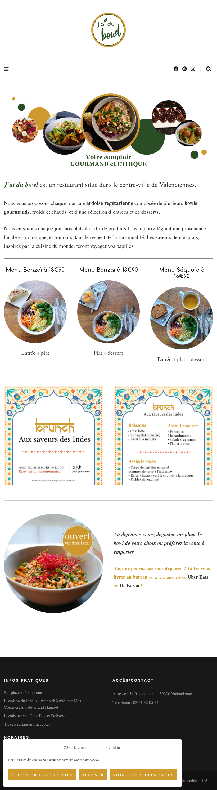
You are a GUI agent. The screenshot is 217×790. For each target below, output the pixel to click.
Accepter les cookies (42, 774)
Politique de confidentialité (187, 780)
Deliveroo (129, 585)
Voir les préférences (143, 774)
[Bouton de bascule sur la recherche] (208, 69)
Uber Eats (198, 576)
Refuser (93, 774)
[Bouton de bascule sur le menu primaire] (7, 69)
